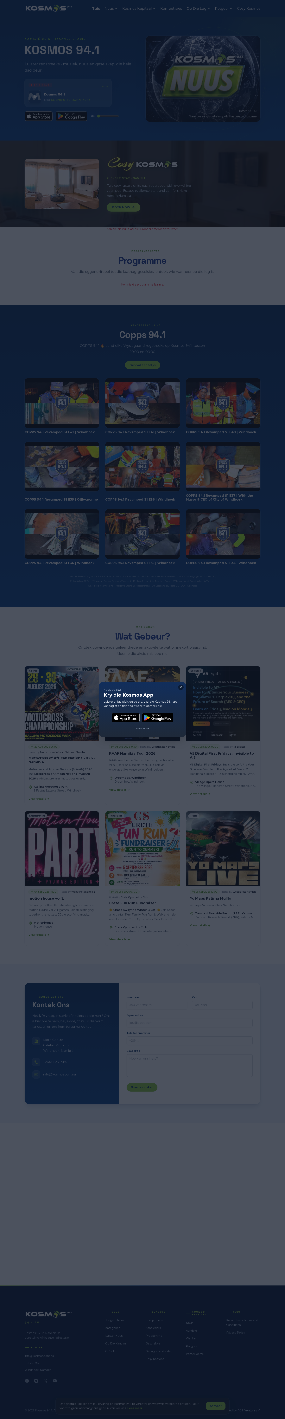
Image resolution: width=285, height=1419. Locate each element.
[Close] (181, 687)
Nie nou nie (142, 728)
